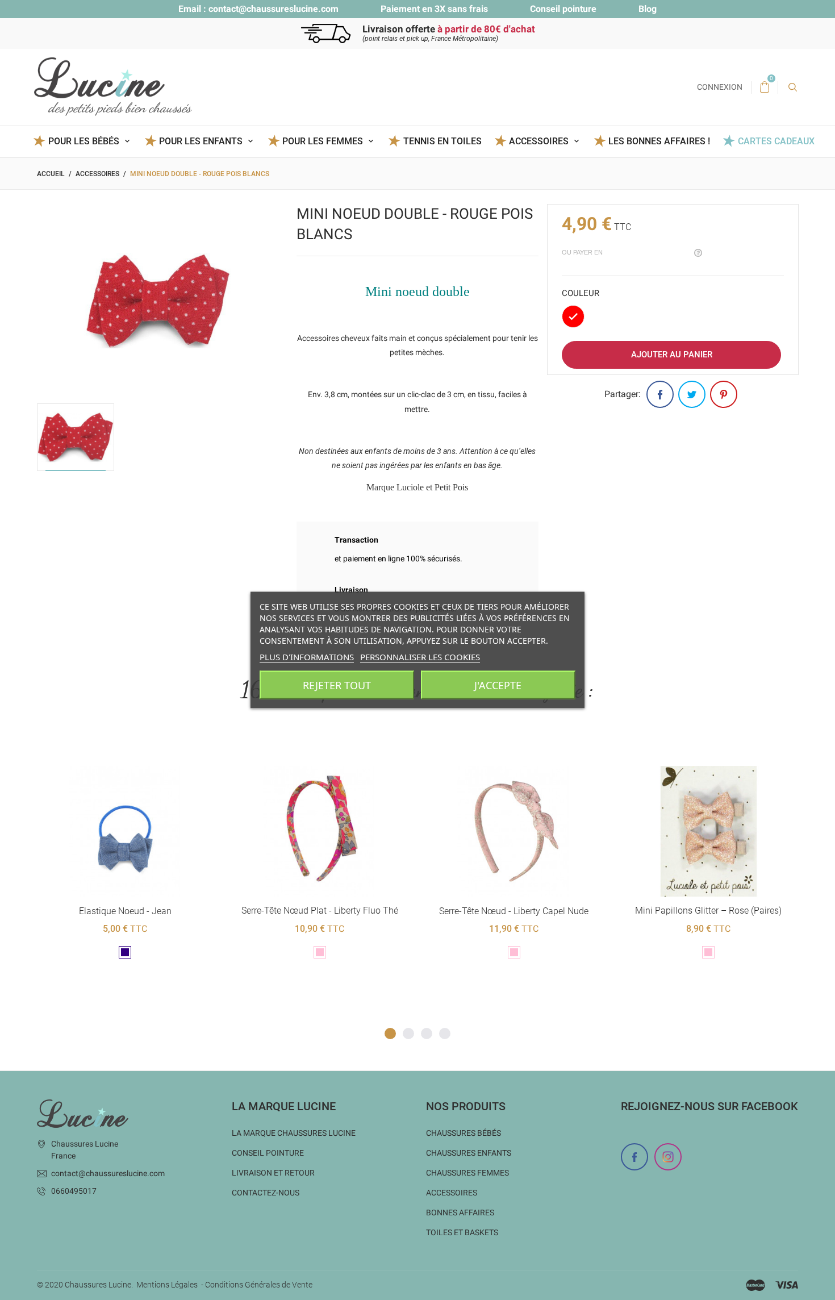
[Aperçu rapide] (111, 747)
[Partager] (660, 394)
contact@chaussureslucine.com (273, 8)
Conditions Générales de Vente (258, 1284)
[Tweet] (691, 394)
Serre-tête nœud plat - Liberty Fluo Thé (319, 910)
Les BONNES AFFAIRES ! (659, 141)
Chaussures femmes (467, 1172)
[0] (764, 87)
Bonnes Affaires (460, 1212)
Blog (647, 8)
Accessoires (451, 1192)
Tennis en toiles (442, 141)
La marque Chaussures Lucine (294, 1133)
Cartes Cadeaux (776, 141)
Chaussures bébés (463, 1133)
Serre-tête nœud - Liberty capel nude (513, 911)
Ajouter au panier (671, 354)
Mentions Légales (167, 1284)
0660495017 (74, 1190)
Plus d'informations (307, 657)
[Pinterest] (723, 394)
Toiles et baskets (462, 1232)
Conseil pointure (563, 8)
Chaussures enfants (468, 1152)
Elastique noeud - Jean (125, 911)
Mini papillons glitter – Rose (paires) (708, 910)
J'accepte (497, 685)
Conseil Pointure (268, 1152)
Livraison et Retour (273, 1172)
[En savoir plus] (139, 747)
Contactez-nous (265, 1192)
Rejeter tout (337, 685)
